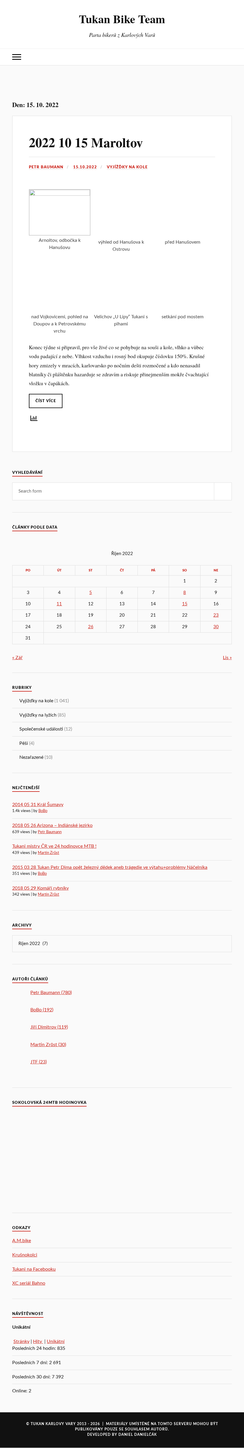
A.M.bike (21, 1240)
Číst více (45, 401)
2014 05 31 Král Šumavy (37, 804)
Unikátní (56, 1341)
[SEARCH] (223, 491)
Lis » (227, 657)
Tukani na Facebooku (34, 1269)
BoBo (42, 811)
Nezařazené (31, 757)
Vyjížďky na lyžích (38, 715)
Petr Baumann (46, 167)
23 (216, 615)
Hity (38, 1341)
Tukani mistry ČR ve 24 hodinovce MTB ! (54, 846)
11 (59, 604)
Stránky (21, 1341)
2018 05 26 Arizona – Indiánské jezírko (52, 825)
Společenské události (41, 729)
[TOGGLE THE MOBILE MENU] (16, 57)
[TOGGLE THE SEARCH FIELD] (227, 57)
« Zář (17, 657)
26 (90, 627)
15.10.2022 (85, 167)
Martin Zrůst (48, 853)
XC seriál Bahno (28, 1283)
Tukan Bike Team (122, 18)
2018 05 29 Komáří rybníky (40, 888)
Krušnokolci (24, 1255)
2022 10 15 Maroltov (86, 142)
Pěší (23, 743)
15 (184, 604)
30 (216, 627)
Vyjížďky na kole (127, 167)
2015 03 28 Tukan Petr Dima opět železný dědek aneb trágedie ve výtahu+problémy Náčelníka (109, 867)
